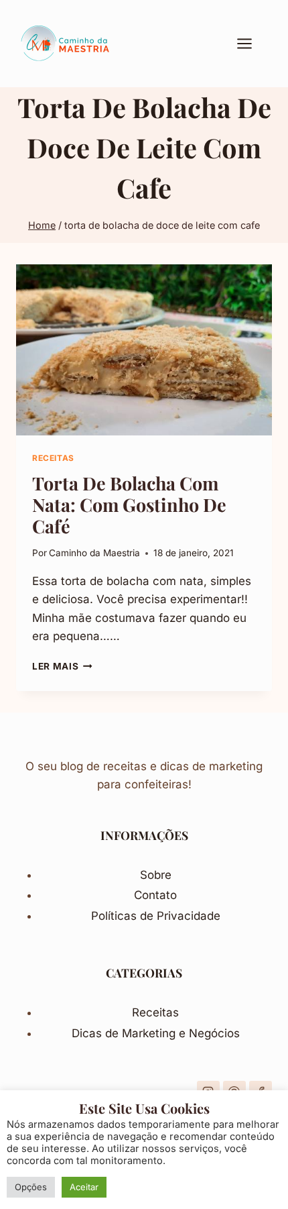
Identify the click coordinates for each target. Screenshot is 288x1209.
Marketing (150, 1033)
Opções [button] (31, 1186)
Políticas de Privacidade (155, 916)
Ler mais (62, 666)
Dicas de (97, 1033)
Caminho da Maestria (94, 552)
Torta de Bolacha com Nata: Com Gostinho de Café (129, 505)
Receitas (155, 1012)
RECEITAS (53, 458)
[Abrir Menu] (251, 43)
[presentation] (144, 349)
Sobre (155, 875)
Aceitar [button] (84, 1186)
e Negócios (209, 1033)
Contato (155, 895)
